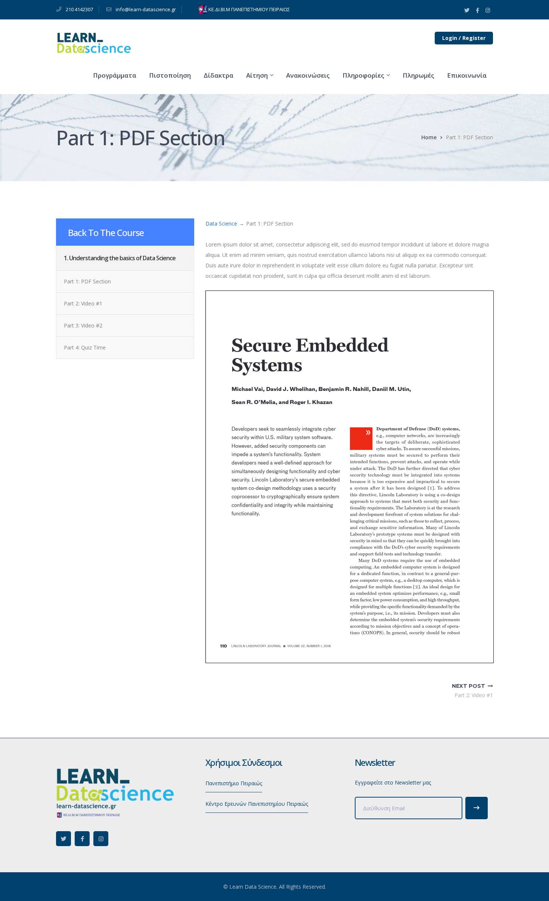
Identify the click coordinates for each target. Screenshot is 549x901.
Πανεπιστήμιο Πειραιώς (233, 783)
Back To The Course (106, 232)
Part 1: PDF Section (87, 281)
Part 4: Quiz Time (85, 347)
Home (429, 137)
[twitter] (63, 838)
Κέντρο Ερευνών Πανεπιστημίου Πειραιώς (256, 803)
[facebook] (82, 838)
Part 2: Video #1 (83, 303)
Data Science (221, 223)
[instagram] (100, 838)
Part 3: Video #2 (83, 325)
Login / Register (464, 37)
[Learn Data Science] (93, 42)
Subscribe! (476, 808)
